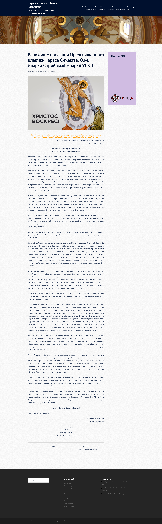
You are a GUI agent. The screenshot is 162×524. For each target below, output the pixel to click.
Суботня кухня (69, 503)
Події (66, 498)
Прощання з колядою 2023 (45, 447)
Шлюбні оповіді (69, 506)
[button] (133, 8)
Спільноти (107, 7)
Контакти (111, 9)
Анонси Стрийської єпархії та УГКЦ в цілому (79, 486)
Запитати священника (122, 9)
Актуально (51, 71)
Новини (78, 7)
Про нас (97, 7)
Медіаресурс (90, 9)
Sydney (66, 521)
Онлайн (101, 9)
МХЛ (65, 493)
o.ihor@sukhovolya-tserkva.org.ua (115, 494)
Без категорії (68, 488)
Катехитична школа (121, 7)
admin (32, 71)
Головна (71, 7)
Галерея (87, 7)
